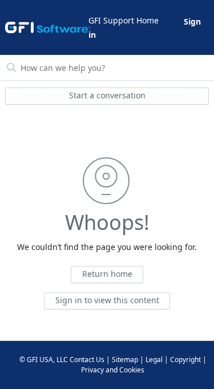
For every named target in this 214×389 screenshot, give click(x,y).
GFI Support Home (123, 20)
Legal (154, 359)
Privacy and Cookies (112, 370)
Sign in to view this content (107, 300)
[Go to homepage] (46, 27)
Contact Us (87, 359)
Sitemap (125, 359)
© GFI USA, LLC (43, 359)
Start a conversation (107, 95)
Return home (107, 273)
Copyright (185, 359)
